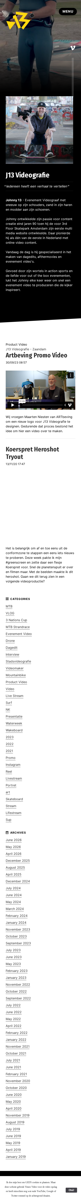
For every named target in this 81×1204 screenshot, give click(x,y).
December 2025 (18, 861)
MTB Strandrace (18, 627)
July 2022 (13, 1005)
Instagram (13, 765)
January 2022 (16, 1040)
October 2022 (16, 991)
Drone (10, 641)
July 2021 (13, 1060)
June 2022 (14, 1012)
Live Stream (14, 696)
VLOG (10, 613)
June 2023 (14, 957)
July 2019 (13, 1129)
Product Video (16, 682)
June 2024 (14, 895)
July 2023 (13, 950)
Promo (11, 758)
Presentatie (14, 716)
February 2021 (16, 1074)
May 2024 (13, 902)
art (8, 792)
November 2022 (18, 984)
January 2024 (16, 922)
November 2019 (17, 1115)
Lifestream (13, 813)
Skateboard (14, 799)
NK (8, 709)
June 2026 (14, 840)
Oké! (71, 1190)
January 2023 (16, 978)
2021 (9, 751)
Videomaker (15, 668)
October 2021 (16, 1053)
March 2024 (15, 909)
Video (10, 689)
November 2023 (18, 929)
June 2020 (14, 1095)
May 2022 (13, 1019)
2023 (10, 737)
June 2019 (13, 1136)
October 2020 (16, 1088)
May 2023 (13, 964)
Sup (8, 820)
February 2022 (17, 1033)
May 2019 (13, 1143)
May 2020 (13, 1101)
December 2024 (18, 881)
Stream (11, 806)
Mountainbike (16, 675)
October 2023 (16, 936)
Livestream (14, 778)
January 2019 (16, 1157)
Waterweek (14, 723)
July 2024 (13, 888)
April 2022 (13, 1026)
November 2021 (17, 1046)
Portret (11, 785)
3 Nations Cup (16, 620)
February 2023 (17, 971)
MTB (9, 606)
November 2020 (18, 1081)
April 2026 (13, 854)
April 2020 (13, 1108)
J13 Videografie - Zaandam (26, 349)
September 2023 (18, 943)
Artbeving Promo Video (36, 355)
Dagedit (11, 648)
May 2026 (13, 847)
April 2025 (13, 874)
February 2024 (17, 916)
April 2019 (13, 1150)
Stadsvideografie (18, 661)
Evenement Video (19, 634)
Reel (9, 771)
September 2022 (18, 998)
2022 (10, 744)
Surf (9, 703)
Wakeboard (14, 730)
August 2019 (15, 1122)
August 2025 (15, 867)
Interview (12, 654)
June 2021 (13, 1067)
